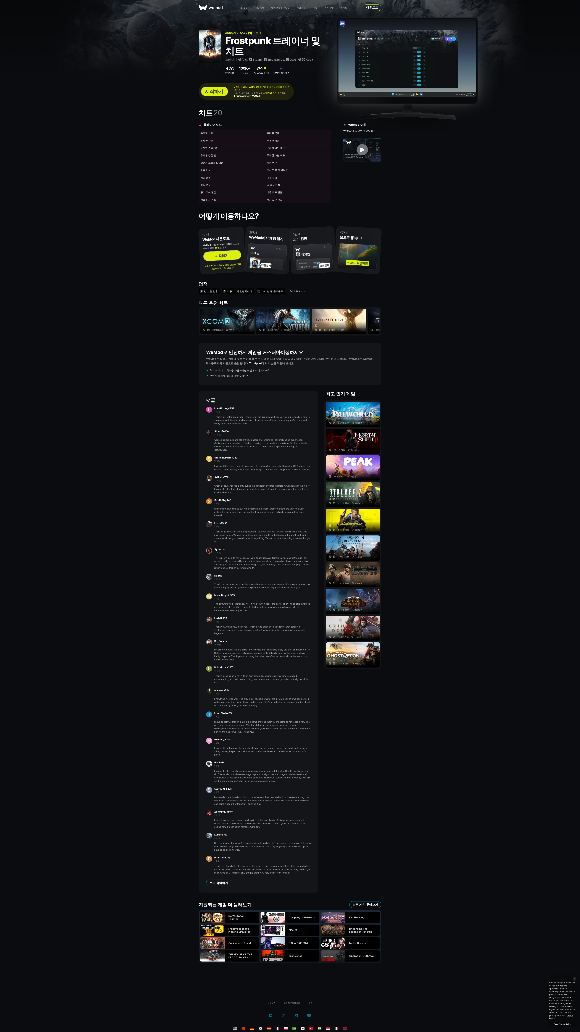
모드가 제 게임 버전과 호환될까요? (229, 375)
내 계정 (343, 7)
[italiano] (336, 1028)
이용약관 (271, 1003)
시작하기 (214, 91)
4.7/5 (230, 68)
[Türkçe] (311, 1028)
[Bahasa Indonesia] (328, 1028)
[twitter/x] (283, 1015)
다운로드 (372, 7)
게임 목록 (259, 7)
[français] (277, 1028)
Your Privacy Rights (562, 1024)
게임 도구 (301, 7)
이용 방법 (243, 7)
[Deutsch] (252, 1028)
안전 (260, 68)
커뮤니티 (328, 7)
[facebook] (296, 1016)
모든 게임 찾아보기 (365, 904)
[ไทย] (345, 1028)
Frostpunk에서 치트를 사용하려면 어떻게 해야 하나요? (239, 370)
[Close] (574, 979)
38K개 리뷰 (230, 73)
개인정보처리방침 (292, 1003)
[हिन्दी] (319, 1028)
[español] (269, 1028)
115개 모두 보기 (295, 291)
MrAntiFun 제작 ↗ (281, 73)
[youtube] (309, 1015)
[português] (294, 1028)
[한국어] (260, 1028)
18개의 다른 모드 (273, 93)
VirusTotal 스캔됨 (261, 73)
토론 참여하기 (218, 883)
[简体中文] (243, 1028)
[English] (235, 1028)
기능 (315, 7)
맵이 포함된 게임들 (280, 7)
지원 (311, 1003)
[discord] (270, 1016)
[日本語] (302, 1028)
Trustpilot (255, 363)
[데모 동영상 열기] (362, 150)
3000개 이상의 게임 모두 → (243, 33)
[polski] (286, 1028)
